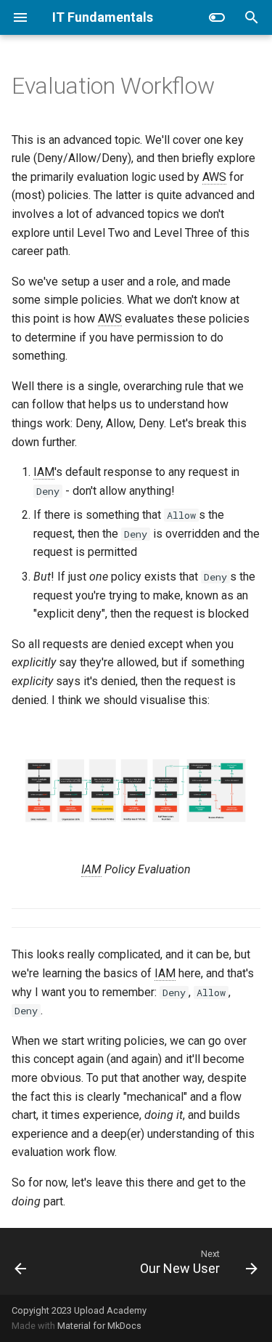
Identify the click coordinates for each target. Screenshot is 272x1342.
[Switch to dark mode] (216, 17)
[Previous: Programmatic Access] (20, 1261)
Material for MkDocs (99, 1325)
